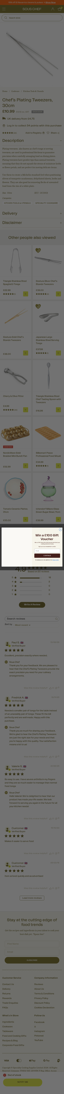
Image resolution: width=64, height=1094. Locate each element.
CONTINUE (47, 555)
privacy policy (54, 559)
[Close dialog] (60, 529)
